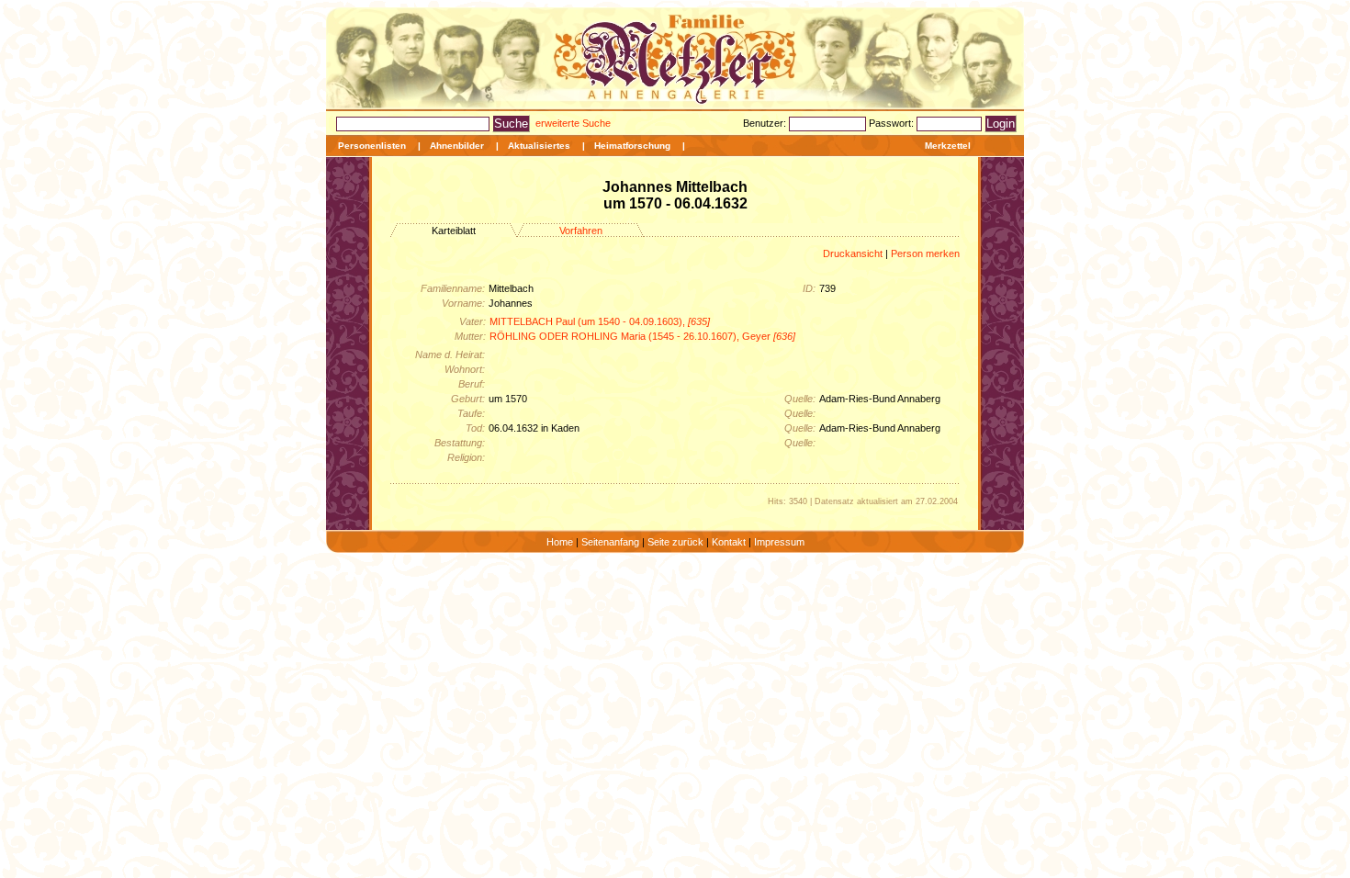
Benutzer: (766, 123)
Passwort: (893, 123)
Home (559, 541)
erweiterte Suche (573, 123)
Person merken (925, 253)
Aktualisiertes (539, 146)
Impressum (779, 541)
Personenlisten (372, 146)
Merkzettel (948, 146)
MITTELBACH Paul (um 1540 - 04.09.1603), (599, 321)
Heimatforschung (632, 146)
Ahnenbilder (457, 146)
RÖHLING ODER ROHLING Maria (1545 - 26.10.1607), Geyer (642, 336)
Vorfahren (580, 230)
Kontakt (729, 541)
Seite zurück (675, 541)
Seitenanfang (610, 541)
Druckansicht (853, 253)
